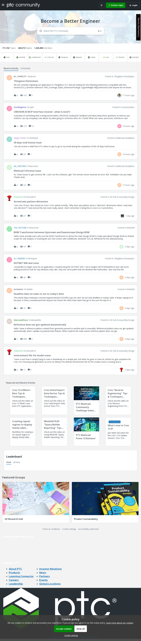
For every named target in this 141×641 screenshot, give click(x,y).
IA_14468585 (19, 258)
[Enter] (39, 31)
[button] (70, 635)
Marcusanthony (21, 320)
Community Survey (138, 27)
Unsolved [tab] (25, 68)
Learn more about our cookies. (120, 623)
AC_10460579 (20, 76)
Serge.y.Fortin (20, 138)
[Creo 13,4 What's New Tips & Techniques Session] (23, 400)
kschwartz (18, 289)
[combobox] (70, 31)
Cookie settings (69, 529)
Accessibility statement (88, 529)
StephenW (18, 197)
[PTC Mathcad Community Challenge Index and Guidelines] (86, 400)
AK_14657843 (20, 166)
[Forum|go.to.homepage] (23, 5)
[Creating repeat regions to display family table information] (23, 431)
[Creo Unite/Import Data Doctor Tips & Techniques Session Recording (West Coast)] (54, 400)
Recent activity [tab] (11, 68)
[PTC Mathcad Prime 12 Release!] (86, 431)
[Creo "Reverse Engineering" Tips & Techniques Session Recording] (118, 400)
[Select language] (101, 5)
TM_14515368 (20, 228)
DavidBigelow (20, 107)
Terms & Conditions (51, 529)
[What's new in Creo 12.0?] (118, 431)
